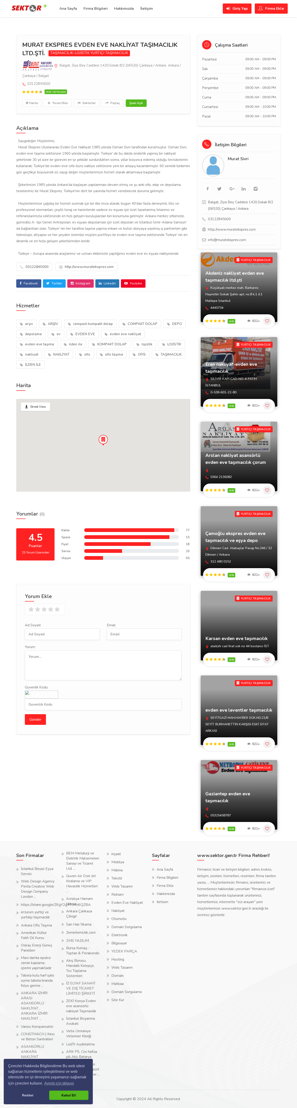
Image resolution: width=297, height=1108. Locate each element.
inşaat (116, 853)
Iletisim (162, 901)
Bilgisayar (119, 943)
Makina (117, 870)
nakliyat (31, 354)
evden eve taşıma (39, 344)
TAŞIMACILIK (171, 354)
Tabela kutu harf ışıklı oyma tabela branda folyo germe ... (37, 980)
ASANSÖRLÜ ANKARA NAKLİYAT (32, 1051)
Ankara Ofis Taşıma (36, 925)
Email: (111, 625)
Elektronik (119, 935)
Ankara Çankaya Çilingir (79, 914)
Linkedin (109, 283)
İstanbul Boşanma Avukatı (80, 1021)
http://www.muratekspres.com (89, 266)
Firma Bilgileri (96, 8)
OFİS (141, 354)
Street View (38, 407)
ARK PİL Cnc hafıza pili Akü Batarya (81, 1054)
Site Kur (117, 1000)
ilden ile (75, 344)
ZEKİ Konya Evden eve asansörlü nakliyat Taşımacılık (81, 1006)
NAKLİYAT (60, 354)
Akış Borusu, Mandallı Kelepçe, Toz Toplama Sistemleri (80, 968)
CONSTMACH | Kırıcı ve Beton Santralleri (38, 1037)
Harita (33, 103)
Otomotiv (119, 918)
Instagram (82, 283)
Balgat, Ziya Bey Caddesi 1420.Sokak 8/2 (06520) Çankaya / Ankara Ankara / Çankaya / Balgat (101, 70)
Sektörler (89, 103)
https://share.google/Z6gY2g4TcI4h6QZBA (56, 904)
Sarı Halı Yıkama (78, 924)
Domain (117, 975)
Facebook (30, 283)
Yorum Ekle (60, 103)
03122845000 (36, 266)
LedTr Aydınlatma (80, 1044)
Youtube (135, 283)
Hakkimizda (166, 893)
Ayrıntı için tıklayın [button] (59, 1083)
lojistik (146, 344)
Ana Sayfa (68, 8)
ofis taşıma (113, 354)
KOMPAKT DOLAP (111, 344)
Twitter (56, 283)
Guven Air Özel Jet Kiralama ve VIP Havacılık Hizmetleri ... (82, 883)
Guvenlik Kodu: (36, 687)
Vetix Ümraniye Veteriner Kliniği (78, 1033)
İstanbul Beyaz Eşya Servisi (37, 871)
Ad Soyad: (33, 625)
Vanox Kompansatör (37, 1026)
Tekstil (116, 878)
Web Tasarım (122, 886)
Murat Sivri (238, 159)
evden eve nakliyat (125, 334)
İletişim (146, 8)
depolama (33, 334)
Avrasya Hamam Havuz (79, 901)
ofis (86, 354)
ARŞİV (52, 324)
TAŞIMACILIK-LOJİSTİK (70, 53)
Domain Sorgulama (126, 927)
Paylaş (115, 103)
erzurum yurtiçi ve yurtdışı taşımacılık (35, 915)
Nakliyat (118, 910)
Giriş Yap (240, 8)
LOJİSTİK (173, 344)
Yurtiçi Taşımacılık (109, 53)
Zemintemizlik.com (81, 932)
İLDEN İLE (32, 364)
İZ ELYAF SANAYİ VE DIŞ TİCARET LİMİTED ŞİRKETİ (80, 988)
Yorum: (30, 647)
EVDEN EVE (84, 334)
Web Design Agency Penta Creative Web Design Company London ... (38, 889)
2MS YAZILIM (77, 940)
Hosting (117, 959)
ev (58, 334)
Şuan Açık (136, 103)
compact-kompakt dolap (92, 324)
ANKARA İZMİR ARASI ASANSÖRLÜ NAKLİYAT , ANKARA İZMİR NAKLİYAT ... (34, 1005)
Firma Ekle (274, 8)
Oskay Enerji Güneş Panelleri (36, 948)
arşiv (28, 324)
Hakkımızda (124, 8)
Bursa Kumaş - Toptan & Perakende (82, 951)
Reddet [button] (27, 1095)
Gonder (35, 719)
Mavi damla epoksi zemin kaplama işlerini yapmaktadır (36, 963)
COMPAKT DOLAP (142, 324)
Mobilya (117, 862)
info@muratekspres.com (227, 240)
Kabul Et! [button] (68, 1095)
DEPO (176, 324)
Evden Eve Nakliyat (127, 902)
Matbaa (117, 983)
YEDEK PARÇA (124, 951)
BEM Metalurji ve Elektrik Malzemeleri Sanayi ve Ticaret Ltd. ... (82, 861)
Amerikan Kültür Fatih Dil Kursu (34, 935)
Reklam (117, 894)
